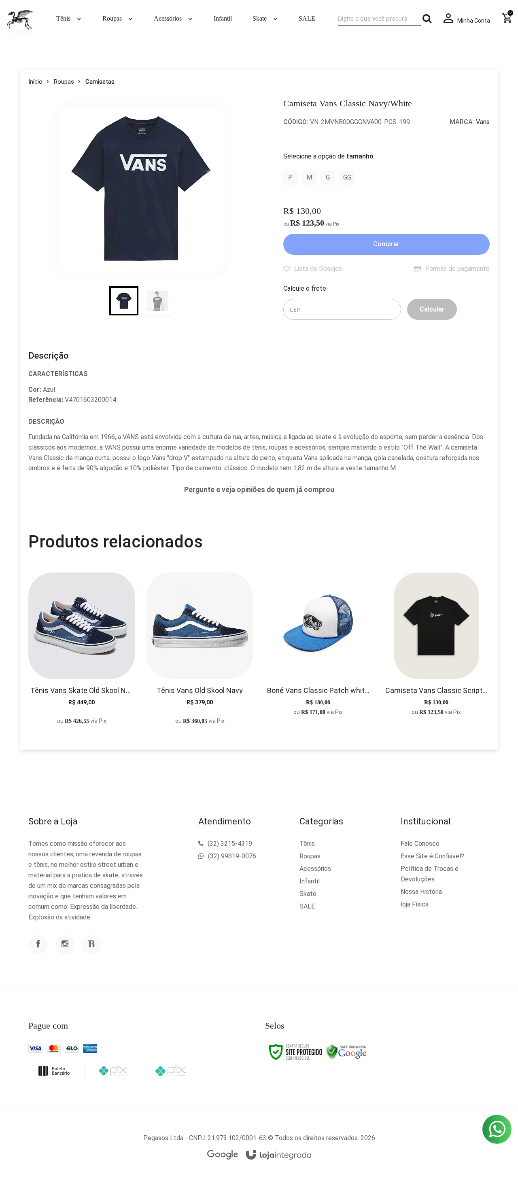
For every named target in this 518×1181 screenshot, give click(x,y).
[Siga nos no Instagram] (64, 944)
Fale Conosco (420, 843)
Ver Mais (82, 655)
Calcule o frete (304, 288)
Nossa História (421, 892)
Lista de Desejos (317, 269)
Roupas (64, 81)
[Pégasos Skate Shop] (20, 18)
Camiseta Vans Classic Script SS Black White (436, 690)
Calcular (432, 309)
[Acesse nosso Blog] (91, 944)
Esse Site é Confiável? (432, 856)
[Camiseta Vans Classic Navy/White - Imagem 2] (157, 300)
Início (35, 81)
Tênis (307, 843)
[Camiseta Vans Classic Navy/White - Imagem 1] (123, 300)
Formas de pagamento (457, 269)
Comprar (386, 244)
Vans (483, 122)
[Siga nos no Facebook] (38, 944)
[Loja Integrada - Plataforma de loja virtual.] (278, 1155)
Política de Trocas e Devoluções (430, 874)
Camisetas (100, 81)
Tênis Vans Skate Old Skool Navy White (81, 690)
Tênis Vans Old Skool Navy (200, 690)
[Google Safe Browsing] (346, 1051)
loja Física (415, 904)
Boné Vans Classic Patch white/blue (318, 690)
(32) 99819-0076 (232, 856)
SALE (307, 906)
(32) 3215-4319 (230, 843)
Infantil (309, 881)
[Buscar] (426, 18)
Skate (307, 894)
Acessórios (315, 869)
